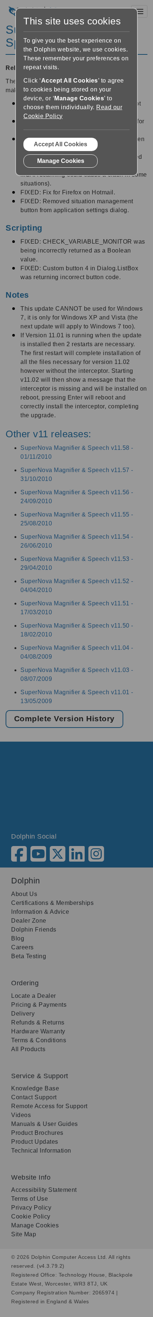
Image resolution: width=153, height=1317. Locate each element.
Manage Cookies (60, 161)
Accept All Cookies (60, 144)
